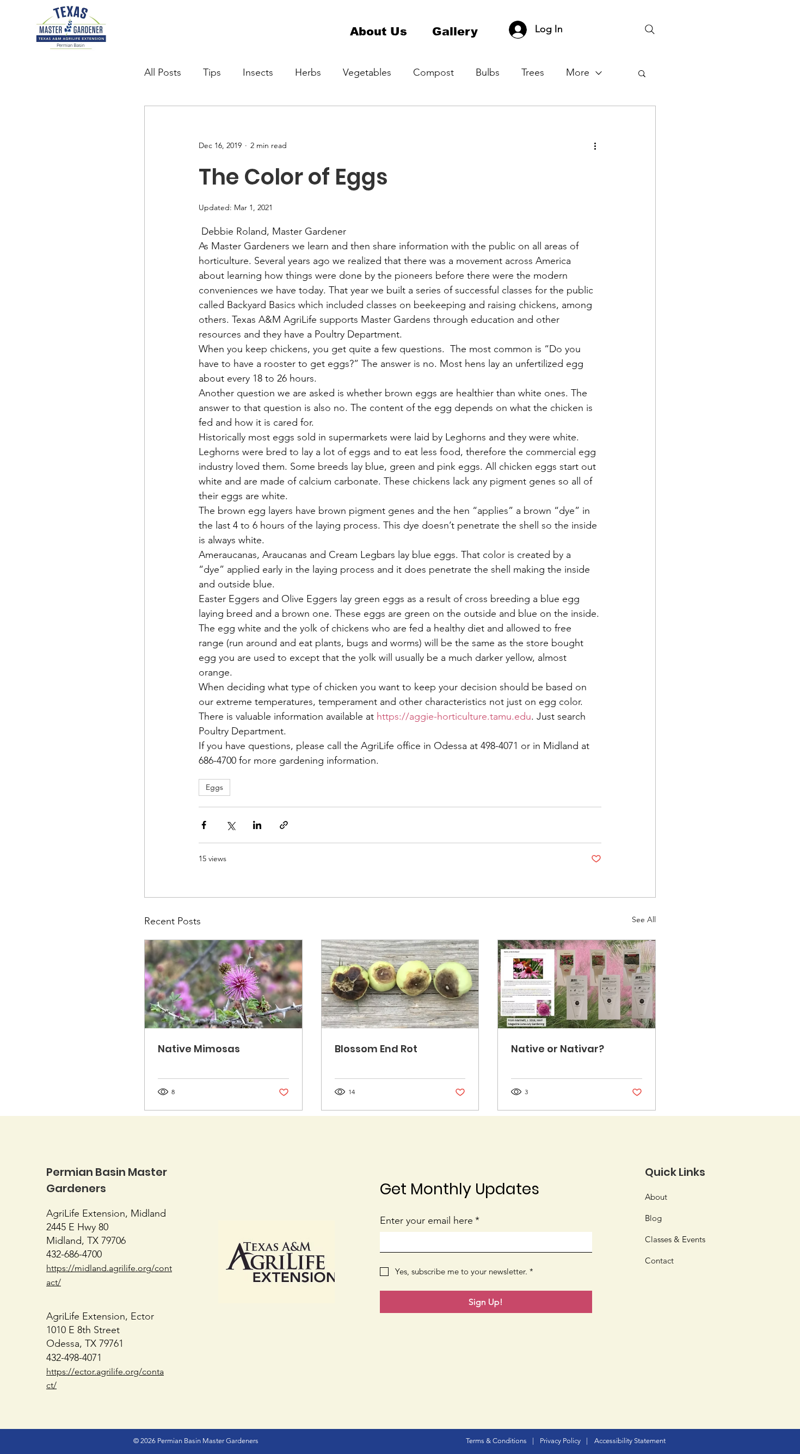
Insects (258, 72)
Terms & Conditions (496, 1441)
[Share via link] (284, 825)
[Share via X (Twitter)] (230, 825)
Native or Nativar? (557, 1049)
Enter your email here (429, 1220)
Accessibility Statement (630, 1441)
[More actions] (594, 145)
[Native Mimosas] (223, 984)
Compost (433, 72)
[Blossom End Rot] (400, 984)
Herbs (308, 72)
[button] (642, 73)
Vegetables (367, 72)
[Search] (649, 29)
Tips (212, 72)
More (577, 72)
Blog (653, 1218)
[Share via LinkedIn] (257, 825)
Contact (659, 1260)
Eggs (214, 787)
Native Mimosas (199, 1049)
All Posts (162, 72)
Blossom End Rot (376, 1049)
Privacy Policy (560, 1441)
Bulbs (488, 72)
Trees (532, 72)
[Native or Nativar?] (576, 984)
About (656, 1197)
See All (644, 919)
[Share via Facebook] (204, 825)
